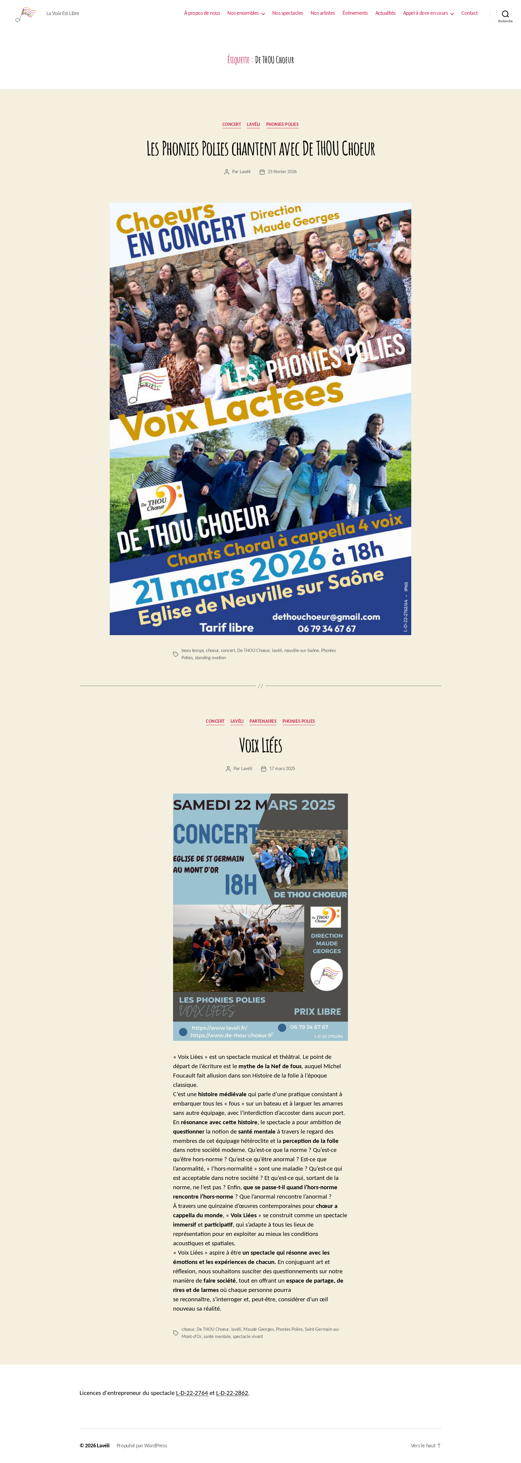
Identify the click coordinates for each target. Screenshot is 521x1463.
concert (228, 650)
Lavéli (253, 125)
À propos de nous (202, 13)
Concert (232, 125)
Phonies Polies (282, 125)
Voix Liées (260, 745)
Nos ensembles (243, 13)
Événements (355, 13)
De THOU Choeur (253, 650)
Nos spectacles (287, 13)
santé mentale (217, 1336)
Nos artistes (323, 13)
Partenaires (263, 721)
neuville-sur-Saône (301, 650)
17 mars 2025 (282, 768)
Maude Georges (258, 1329)
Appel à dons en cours (425, 13)
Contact (469, 13)
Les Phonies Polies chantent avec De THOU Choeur (260, 148)
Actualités (385, 13)
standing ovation (210, 658)
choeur (212, 650)
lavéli (277, 650)
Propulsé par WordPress (142, 1446)
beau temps (193, 650)
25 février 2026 (282, 172)
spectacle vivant (248, 1336)
